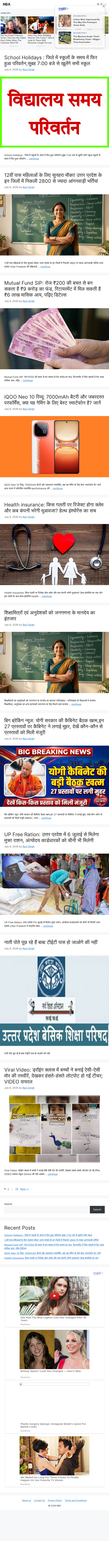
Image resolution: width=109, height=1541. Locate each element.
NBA (7, 4)
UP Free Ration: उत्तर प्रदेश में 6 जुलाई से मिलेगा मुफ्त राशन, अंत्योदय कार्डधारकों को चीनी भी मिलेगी (51, 837)
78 (17, 1189)
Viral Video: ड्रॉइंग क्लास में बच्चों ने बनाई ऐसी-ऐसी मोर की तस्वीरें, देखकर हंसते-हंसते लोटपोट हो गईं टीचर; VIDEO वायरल (53, 1076)
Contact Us (39, 1500)
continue (34, 158)
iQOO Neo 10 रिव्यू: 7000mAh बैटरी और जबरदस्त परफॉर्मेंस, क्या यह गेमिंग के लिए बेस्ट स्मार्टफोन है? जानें (54, 400)
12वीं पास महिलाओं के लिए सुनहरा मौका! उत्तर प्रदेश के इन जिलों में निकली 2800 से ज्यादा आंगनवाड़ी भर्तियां (53, 178)
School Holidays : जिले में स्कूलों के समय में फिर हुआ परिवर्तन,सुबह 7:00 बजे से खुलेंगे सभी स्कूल (50, 60)
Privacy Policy (55, 1500)
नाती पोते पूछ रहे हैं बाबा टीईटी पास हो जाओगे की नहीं (50, 942)
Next (24, 1189)
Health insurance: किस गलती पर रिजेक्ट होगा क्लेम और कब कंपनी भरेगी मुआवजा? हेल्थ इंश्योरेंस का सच (53, 508)
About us (26, 1500)
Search (8, 1204)
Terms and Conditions (76, 1500)
